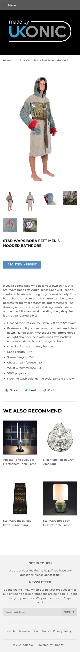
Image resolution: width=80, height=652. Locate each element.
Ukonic (28, 644)
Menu (12, 5)
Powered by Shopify (50, 644)
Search (10, 631)
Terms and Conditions (34, 631)
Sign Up (69, 612)
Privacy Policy (62, 631)
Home (7, 60)
